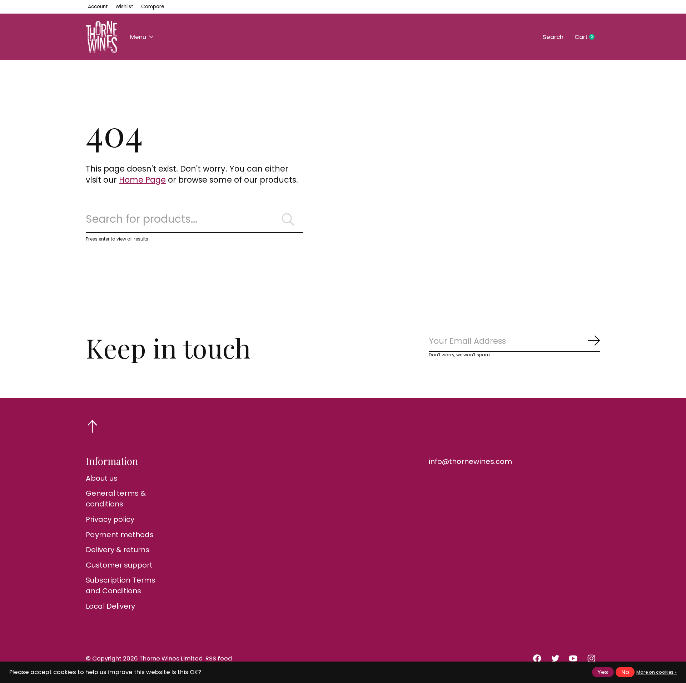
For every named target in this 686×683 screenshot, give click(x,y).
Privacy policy (110, 519)
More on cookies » (656, 672)
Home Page (142, 179)
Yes (602, 672)
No (625, 672)
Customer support (119, 565)
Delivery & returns (117, 550)
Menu (138, 37)
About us (102, 478)
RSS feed (218, 658)
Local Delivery (110, 606)
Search (553, 37)
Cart (587, 37)
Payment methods (120, 535)
